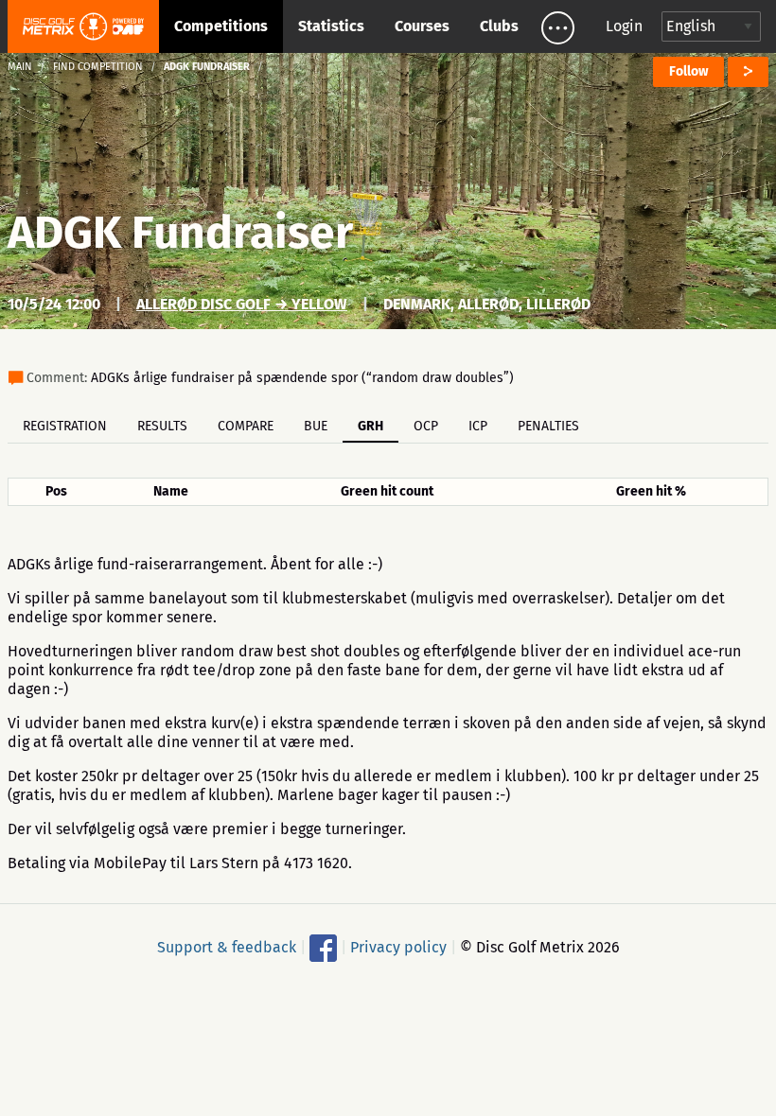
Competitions (221, 26)
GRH (370, 426)
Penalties (548, 426)
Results (162, 426)
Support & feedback (226, 947)
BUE (315, 426)
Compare (245, 426)
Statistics (331, 26)
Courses (422, 26)
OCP (426, 426)
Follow (688, 71)
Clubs (499, 26)
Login (624, 26)
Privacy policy (398, 947)
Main (20, 67)
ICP (477, 426)
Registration (65, 426)
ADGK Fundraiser (180, 232)
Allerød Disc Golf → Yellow (241, 304)
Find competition (98, 67)
